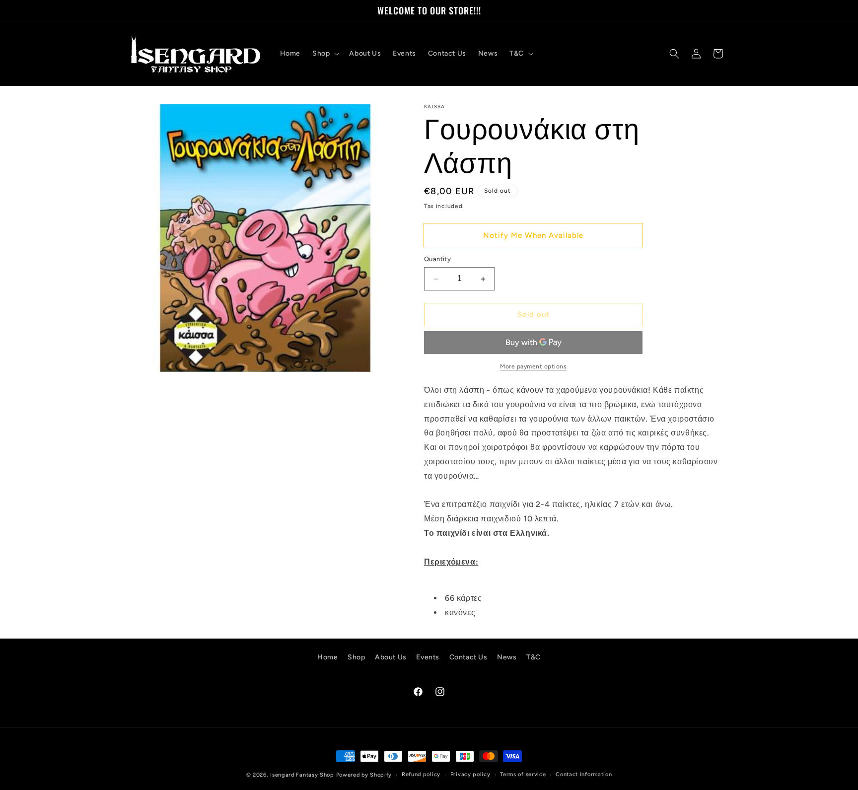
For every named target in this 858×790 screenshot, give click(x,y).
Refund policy (421, 774)
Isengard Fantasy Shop (302, 775)
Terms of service (523, 774)
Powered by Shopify (364, 775)
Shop (356, 657)
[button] (324, 53)
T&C (533, 657)
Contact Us (468, 657)
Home (327, 657)
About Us (391, 657)
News (506, 657)
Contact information (584, 774)
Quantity (437, 259)
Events (427, 657)
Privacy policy (470, 774)
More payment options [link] (533, 366)
